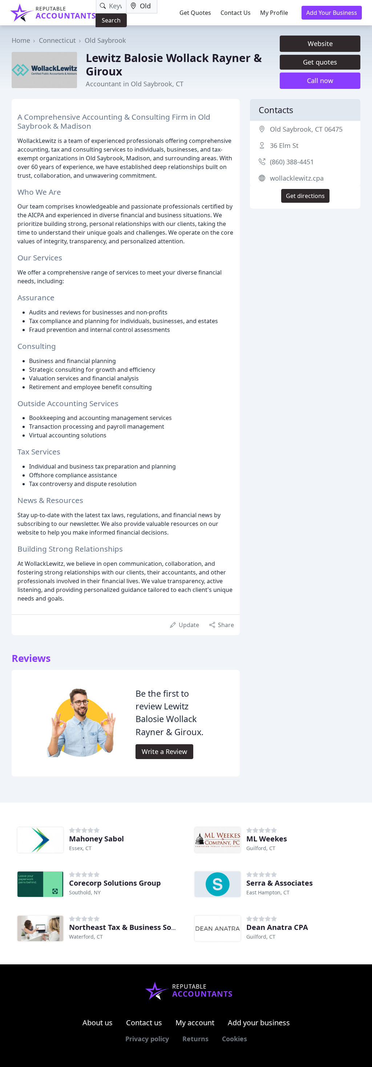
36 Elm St (284, 145)
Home (21, 40)
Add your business (259, 1022)
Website (320, 43)
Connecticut (57, 40)
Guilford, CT (260, 848)
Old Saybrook (105, 40)
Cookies (234, 1038)
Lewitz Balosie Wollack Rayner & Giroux (174, 64)
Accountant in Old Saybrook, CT (134, 83)
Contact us (144, 1022)
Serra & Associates (279, 883)
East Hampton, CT (268, 892)
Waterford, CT (86, 936)
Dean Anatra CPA (277, 927)
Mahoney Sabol (96, 839)
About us (97, 1022)
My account (194, 1022)
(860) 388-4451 (292, 161)
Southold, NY (85, 892)
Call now (320, 80)
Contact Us (236, 13)
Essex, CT (80, 848)
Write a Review (164, 751)
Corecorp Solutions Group (115, 883)
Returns (195, 1038)
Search (111, 20)
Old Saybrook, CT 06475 (306, 129)
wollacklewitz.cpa (297, 178)
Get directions (305, 196)
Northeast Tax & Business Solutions (132, 927)
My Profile (274, 13)
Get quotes (320, 62)
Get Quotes (195, 13)
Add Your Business (331, 13)
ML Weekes (266, 839)
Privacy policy (147, 1038)
